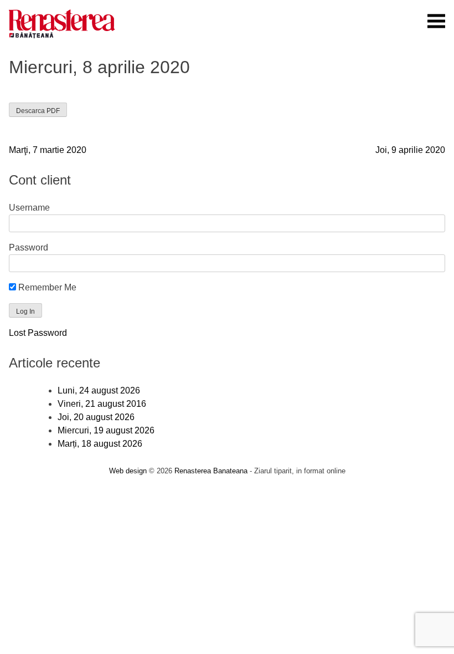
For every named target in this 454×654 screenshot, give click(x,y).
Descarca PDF (38, 111)
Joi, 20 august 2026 (96, 417)
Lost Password (38, 333)
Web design (128, 471)
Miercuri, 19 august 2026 (106, 430)
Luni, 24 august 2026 (99, 390)
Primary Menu (436, 21)
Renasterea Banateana (210, 471)
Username (29, 207)
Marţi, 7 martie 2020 (47, 150)
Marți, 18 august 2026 (100, 443)
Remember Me (46, 287)
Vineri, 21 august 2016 (102, 403)
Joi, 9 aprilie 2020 (410, 150)
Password (28, 247)
